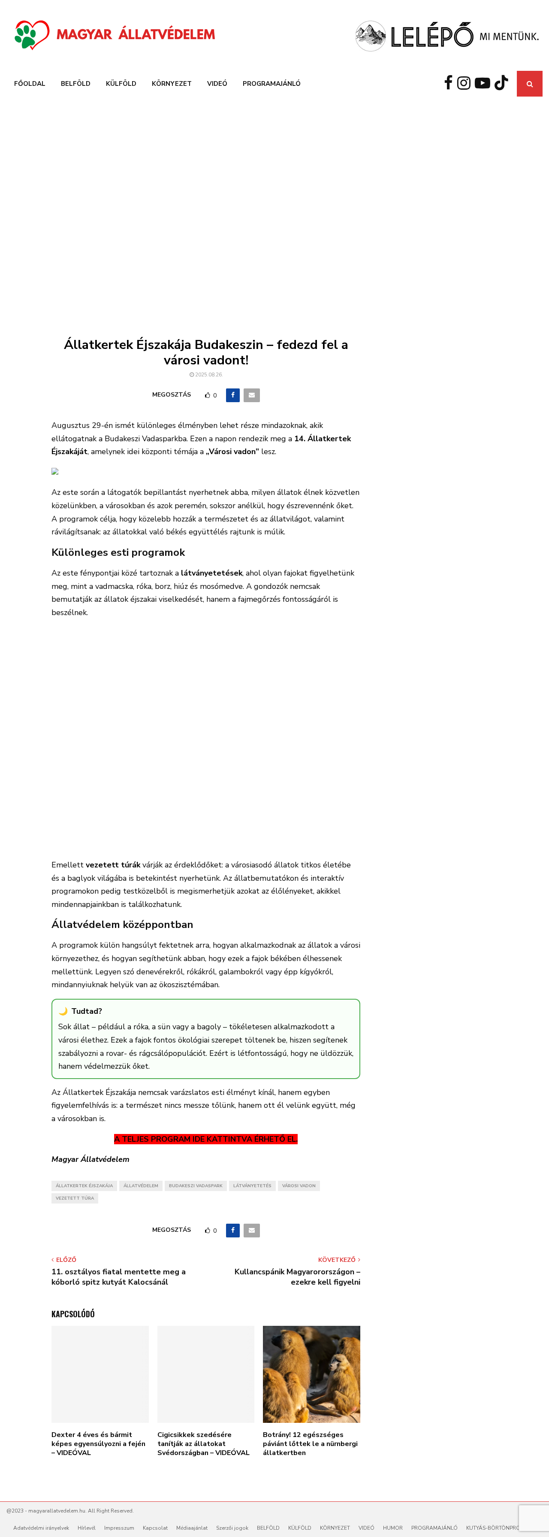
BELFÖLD (75, 83)
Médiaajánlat (192, 1528)
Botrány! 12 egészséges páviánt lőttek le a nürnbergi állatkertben (310, 1444)
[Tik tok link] (504, 83)
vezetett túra (75, 1198)
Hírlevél (87, 1528)
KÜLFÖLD (121, 83)
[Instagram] (466, 83)
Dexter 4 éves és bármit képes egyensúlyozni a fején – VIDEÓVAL (98, 1444)
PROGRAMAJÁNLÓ (272, 83)
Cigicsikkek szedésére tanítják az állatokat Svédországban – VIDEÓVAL (203, 1444)
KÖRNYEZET (172, 83)
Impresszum (119, 1528)
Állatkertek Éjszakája (84, 1186)
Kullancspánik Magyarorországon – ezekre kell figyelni (297, 1277)
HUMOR (393, 1528)
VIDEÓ (217, 83)
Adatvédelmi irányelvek (41, 1528)
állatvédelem (141, 1186)
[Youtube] (485, 83)
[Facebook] (450, 83)
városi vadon (299, 1186)
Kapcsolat (155, 1528)
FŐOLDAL (29, 83)
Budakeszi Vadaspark (196, 1186)
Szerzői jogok (232, 1528)
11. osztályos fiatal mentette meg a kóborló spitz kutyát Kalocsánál (118, 1277)
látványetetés (252, 1186)
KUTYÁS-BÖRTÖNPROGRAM (501, 1528)
